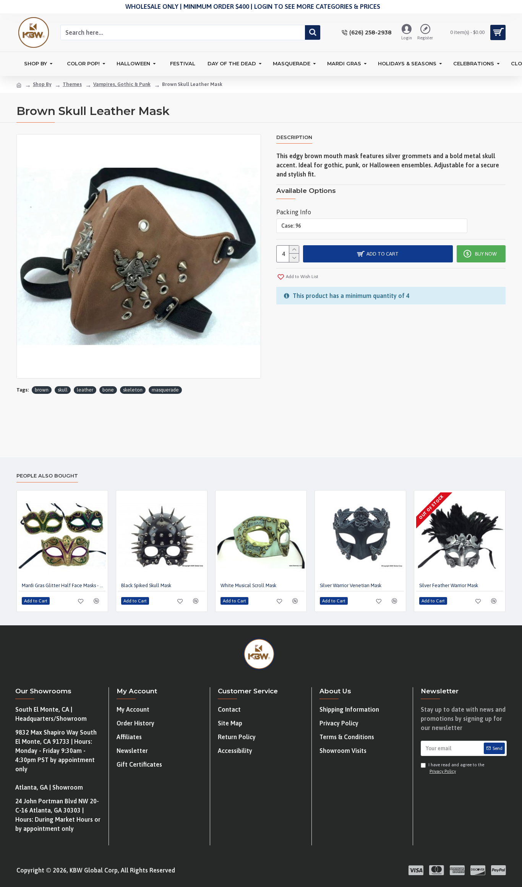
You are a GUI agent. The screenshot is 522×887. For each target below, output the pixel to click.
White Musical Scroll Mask (248, 585)
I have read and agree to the (456, 768)
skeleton (133, 390)
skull (63, 390)
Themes (72, 84)
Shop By (42, 84)
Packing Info (293, 212)
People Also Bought (47, 476)
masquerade (165, 390)
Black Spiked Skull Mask (146, 585)
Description (294, 137)
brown (42, 390)
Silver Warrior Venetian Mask (350, 585)
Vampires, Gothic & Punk (122, 84)
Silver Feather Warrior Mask (448, 585)
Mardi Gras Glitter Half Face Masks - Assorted (64, 585)
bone (108, 390)
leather (85, 390)
